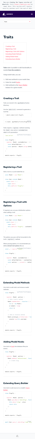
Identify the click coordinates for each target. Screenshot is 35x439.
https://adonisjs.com (22, 4)
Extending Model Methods (13, 54)
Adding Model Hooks (12, 56)
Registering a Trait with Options (15, 51)
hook (12, 346)
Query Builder (23, 85)
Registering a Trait (11, 49)
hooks (18, 82)
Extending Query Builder (13, 59)
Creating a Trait (10, 46)
